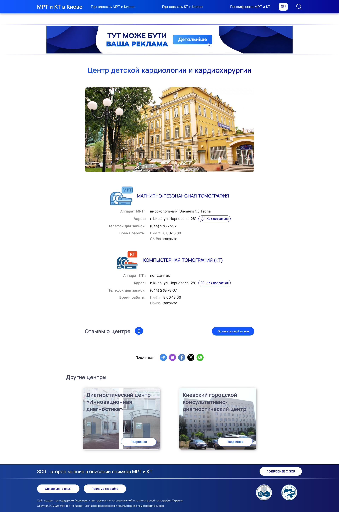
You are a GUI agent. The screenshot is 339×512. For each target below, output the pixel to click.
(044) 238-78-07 (163, 290)
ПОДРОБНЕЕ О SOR (280, 471)
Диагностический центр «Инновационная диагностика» (118, 401)
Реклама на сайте (105, 489)
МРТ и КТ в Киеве (59, 6)
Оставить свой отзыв (233, 331)
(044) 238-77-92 (163, 226)
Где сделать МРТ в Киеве (113, 6)
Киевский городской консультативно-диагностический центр (214, 401)
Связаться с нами (58, 489)
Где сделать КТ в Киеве (182, 6)
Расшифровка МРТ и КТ (250, 6)
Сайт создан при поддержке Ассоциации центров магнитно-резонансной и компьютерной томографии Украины (110, 500)
